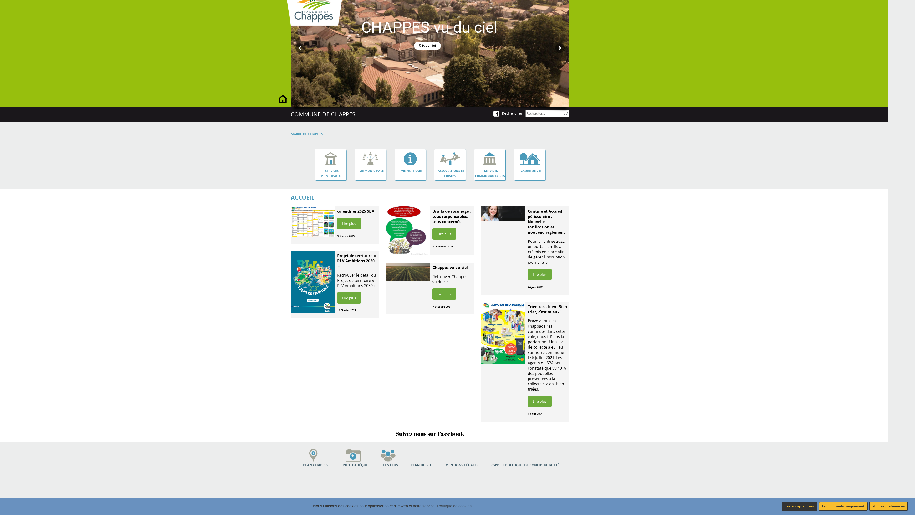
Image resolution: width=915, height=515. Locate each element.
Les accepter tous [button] (799, 506)
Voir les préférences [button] (889, 506)
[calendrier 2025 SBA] (313, 221)
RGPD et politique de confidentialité (524, 465)
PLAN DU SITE (422, 465)
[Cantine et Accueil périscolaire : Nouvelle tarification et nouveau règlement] (503, 213)
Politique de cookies (454, 506)
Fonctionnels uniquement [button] (843, 506)
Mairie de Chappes (307, 134)
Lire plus (349, 223)
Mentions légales (461, 465)
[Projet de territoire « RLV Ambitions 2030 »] (313, 282)
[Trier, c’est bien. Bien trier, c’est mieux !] (503, 333)
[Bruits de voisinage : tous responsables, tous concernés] (408, 230)
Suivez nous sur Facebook (430, 434)
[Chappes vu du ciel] (408, 272)
